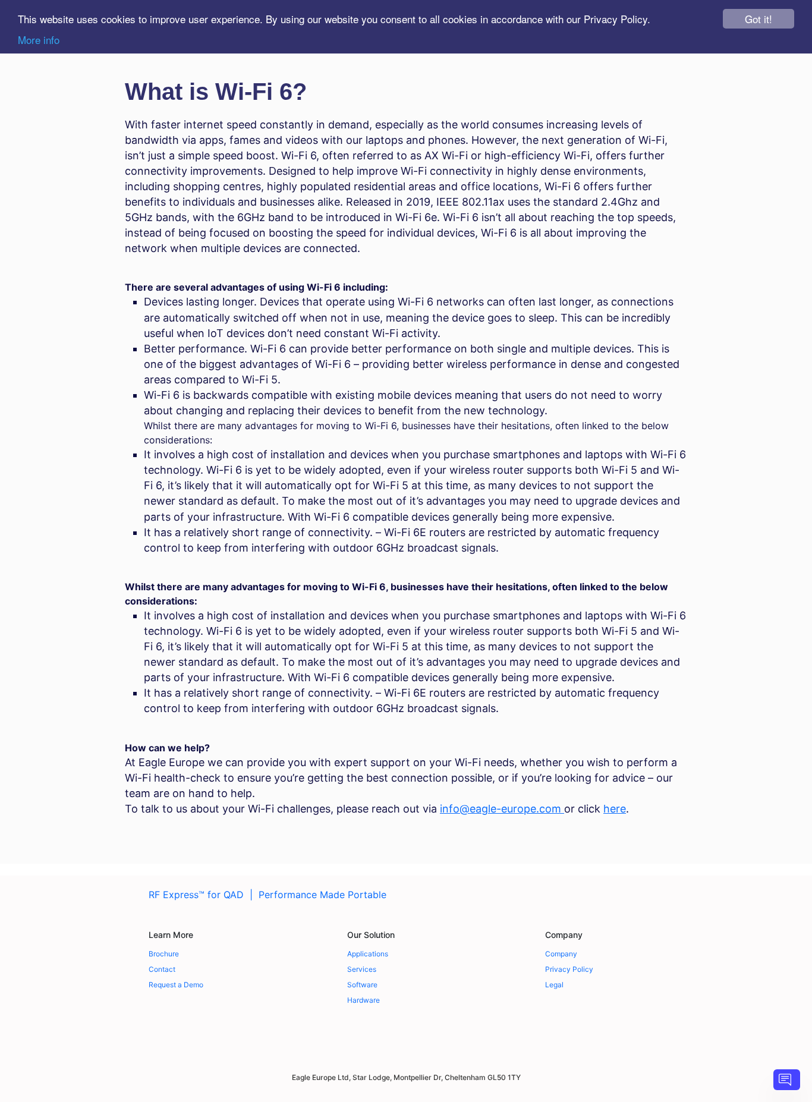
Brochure (164, 953)
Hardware (363, 1000)
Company (561, 953)
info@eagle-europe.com (502, 808)
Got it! (758, 18)
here (614, 808)
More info (38, 39)
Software (362, 984)
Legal (554, 984)
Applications (367, 953)
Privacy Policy (569, 969)
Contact (162, 969)
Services (361, 969)
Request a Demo (176, 984)
